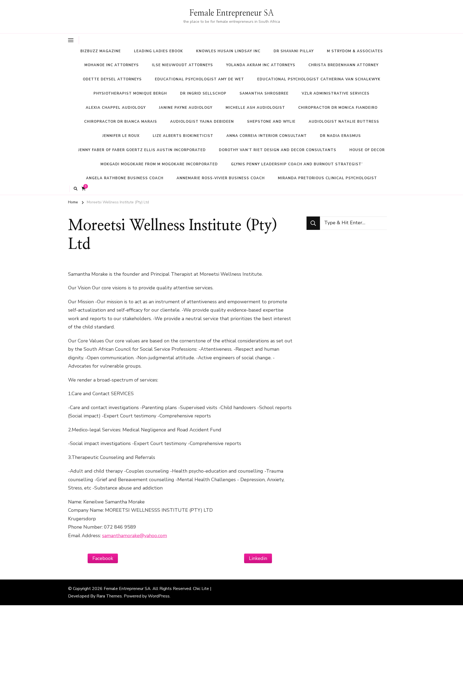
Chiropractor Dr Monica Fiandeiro (338, 107)
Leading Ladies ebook (158, 51)
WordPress (159, 596)
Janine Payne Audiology (185, 107)
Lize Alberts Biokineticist (183, 135)
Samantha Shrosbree (264, 93)
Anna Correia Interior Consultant (266, 135)
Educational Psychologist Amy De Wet (199, 79)
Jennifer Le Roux (121, 135)
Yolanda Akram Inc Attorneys (260, 65)
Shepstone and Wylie (271, 121)
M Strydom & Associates (355, 51)
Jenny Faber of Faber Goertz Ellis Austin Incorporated (142, 150)
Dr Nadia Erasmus (340, 135)
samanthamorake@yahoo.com (134, 535)
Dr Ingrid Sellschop (203, 93)
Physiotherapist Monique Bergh (130, 93)
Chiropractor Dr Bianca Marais (120, 121)
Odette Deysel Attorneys (112, 79)
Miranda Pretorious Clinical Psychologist (327, 178)
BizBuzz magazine (100, 51)
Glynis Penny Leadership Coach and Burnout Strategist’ (297, 164)
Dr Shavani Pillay (294, 51)
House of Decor (367, 150)
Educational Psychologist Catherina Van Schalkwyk (318, 79)
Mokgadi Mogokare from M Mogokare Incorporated (159, 164)
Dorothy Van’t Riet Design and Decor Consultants (277, 150)
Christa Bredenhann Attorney (343, 65)
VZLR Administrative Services (335, 93)
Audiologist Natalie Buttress (344, 121)
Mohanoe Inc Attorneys (111, 65)
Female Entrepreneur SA (231, 13)
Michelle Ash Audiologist (255, 107)
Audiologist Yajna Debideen (202, 121)
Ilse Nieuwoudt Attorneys (182, 65)
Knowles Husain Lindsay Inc (228, 51)
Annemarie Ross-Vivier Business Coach (221, 178)
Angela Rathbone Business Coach (124, 178)
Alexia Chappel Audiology (116, 107)
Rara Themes (109, 596)
